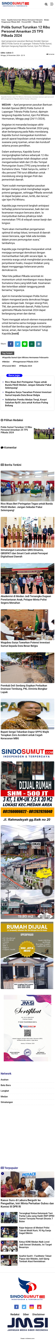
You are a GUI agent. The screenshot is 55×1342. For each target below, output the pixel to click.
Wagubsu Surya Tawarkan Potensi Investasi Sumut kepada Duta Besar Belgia (28, 393)
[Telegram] (39, 344)
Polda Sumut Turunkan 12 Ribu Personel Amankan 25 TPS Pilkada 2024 (16, 430)
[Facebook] (10, 344)
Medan (46, 20)
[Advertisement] (27, 1134)
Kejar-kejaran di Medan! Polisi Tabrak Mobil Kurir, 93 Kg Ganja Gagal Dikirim (35, 1230)
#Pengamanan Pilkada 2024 (25, 362)
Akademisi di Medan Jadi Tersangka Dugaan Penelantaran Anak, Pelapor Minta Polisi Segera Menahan (26, 599)
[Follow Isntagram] (31, 1306)
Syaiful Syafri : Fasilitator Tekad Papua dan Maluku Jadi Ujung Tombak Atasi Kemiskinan (35, 1259)
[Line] (25, 344)
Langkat (5, 1091)
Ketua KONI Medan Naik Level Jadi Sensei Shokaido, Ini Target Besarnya (35, 1244)
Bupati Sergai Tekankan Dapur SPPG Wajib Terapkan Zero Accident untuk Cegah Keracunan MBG (25, 735)
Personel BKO (26, 22)
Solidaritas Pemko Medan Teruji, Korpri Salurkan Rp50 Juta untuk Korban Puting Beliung (26, 402)
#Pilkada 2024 (25, 366)
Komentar (51, 54)
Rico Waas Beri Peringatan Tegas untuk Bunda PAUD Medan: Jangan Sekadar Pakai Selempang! (28, 385)
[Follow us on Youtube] (39, 1306)
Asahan (4, 1079)
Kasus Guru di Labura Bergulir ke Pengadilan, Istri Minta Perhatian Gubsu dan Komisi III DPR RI (27, 1203)
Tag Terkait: (7, 353)
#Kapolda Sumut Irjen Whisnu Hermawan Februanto (25, 357)
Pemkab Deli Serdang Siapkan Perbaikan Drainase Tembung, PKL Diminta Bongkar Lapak (24, 689)
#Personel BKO (9, 366)
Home (3, 20)
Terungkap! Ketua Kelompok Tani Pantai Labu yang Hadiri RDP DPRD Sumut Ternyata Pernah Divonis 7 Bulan (36, 1217)
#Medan (6, 362)
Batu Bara (6, 1085)
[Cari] (46, 4)
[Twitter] (17, 344)
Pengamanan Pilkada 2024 (10, 22)
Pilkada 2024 (37, 22)
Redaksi (14, 1314)
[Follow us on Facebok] (16, 1306)
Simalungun (7, 1102)
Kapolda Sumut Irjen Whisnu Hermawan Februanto (25, 20)
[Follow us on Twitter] (24, 1306)
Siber (26, 1314)
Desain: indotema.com (28, 1338)
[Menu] (52, 4)
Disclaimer (38, 1314)
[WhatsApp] (32, 344)
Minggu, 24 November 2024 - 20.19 (13, 55)
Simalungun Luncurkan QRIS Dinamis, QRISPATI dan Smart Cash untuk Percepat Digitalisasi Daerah (24, 553)
